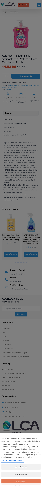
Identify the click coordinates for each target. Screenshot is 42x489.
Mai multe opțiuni (21, 467)
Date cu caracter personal (12, 460)
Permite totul (20, 482)
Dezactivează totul (20, 474)
